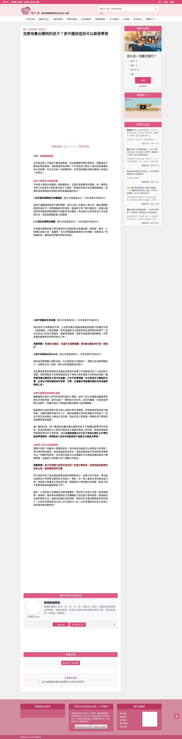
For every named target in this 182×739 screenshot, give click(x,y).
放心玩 (32, 2)
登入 (160, 2)
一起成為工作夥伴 (99, 726)
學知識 (14, 2)
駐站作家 (137, 19)
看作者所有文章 (78, 624)
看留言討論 (84, 146)
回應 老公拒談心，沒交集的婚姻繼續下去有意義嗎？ (143, 176)
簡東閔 (129, 130)
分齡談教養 (58, 19)
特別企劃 (30, 19)
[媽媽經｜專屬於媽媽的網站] (46, 10)
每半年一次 (135, 69)
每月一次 (134, 61)
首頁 (5, 2)
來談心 (20, 2)
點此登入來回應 (70, 662)
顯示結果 (143, 86)
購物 (37, 2)
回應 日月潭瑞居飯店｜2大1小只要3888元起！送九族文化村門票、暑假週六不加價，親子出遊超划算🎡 (143, 157)
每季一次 (134, 65)
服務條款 (123, 720)
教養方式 (42, 29)
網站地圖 (123, 726)
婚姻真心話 (43, 19)
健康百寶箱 (72, 19)
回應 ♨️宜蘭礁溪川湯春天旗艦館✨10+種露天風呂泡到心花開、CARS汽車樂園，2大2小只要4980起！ (143, 195)
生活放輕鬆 (86, 19)
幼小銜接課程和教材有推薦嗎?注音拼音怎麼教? (63, 681)
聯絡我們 (123, 716)
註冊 (166, 2)
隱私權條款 (124, 723)
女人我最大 (114, 19)
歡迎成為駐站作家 (83, 726)
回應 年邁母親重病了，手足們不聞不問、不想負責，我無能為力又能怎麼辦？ (143, 216)
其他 (132, 74)
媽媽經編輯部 (57, 146)
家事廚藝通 (100, 19)
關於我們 (123, 713)
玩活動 (26, 2)
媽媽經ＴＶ (151, 19)
